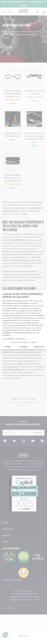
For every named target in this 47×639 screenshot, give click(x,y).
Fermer (8, 347)
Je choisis (23, 347)
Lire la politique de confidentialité (14, 339)
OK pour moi (39, 347)
